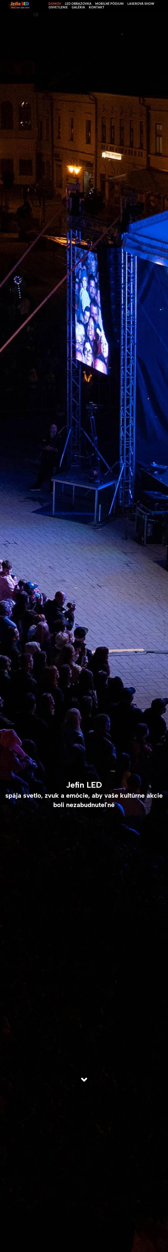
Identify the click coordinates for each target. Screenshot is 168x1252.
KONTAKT (97, 7)
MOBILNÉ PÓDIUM (109, 3)
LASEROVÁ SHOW (140, 3)
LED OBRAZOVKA (78, 3)
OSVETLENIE (58, 7)
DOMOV (55, 3)
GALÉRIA (78, 7)
